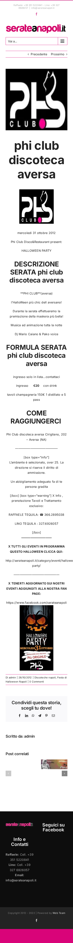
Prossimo (57, 54)
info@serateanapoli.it (42, 8)
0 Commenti (36, 681)
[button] (8, 773)
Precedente (39, 54)
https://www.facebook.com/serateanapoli (36, 602)
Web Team (59, 912)
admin (12, 677)
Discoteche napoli (45, 677)
